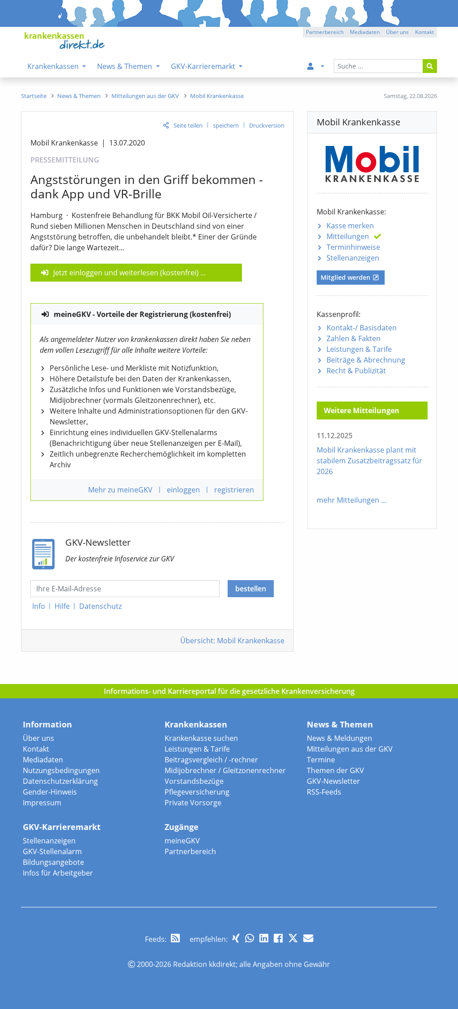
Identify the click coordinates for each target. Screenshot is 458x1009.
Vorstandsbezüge (194, 781)
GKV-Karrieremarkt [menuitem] (204, 66)
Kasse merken (350, 226)
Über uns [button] (397, 32)
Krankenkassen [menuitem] (54, 66)
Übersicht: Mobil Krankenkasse (232, 641)
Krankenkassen (196, 724)
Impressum (42, 803)
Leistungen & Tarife (359, 349)
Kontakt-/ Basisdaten (362, 328)
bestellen (250, 589)
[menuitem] (314, 66)
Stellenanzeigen (353, 258)
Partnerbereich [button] (325, 32)
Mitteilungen (348, 236)
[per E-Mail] (308, 938)
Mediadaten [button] (365, 32)
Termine (321, 760)
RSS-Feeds (324, 792)
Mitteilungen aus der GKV (350, 749)
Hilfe (62, 606)
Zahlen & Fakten (354, 338)
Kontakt (36, 749)
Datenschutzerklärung (60, 781)
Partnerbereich (190, 851)
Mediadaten (43, 760)
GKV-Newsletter (333, 781)
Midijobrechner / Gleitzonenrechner (225, 770)
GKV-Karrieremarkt (62, 826)
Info (38, 606)
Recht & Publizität (356, 371)
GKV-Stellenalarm (52, 851)
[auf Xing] (236, 938)
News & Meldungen (339, 738)
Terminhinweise (353, 247)
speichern (226, 125)
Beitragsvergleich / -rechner (211, 760)
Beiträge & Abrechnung (366, 360)
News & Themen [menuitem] (125, 66)
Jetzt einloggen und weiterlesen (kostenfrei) (126, 273)
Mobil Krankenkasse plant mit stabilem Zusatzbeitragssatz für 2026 (369, 460)
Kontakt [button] (424, 32)
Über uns (38, 738)
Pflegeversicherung (197, 792)
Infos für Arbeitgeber (58, 873)
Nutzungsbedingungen (61, 770)
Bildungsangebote (53, 862)
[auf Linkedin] (263, 938)
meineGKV (182, 841)
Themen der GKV (335, 770)
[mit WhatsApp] (249, 938)
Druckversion (266, 125)
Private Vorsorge (193, 803)
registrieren (234, 490)
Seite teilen (188, 125)
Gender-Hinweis (50, 792)
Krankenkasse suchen (201, 738)
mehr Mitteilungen (348, 500)
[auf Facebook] (278, 938)
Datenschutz (100, 606)
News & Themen (340, 724)
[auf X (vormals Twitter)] (293, 938)
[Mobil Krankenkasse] (372, 162)
